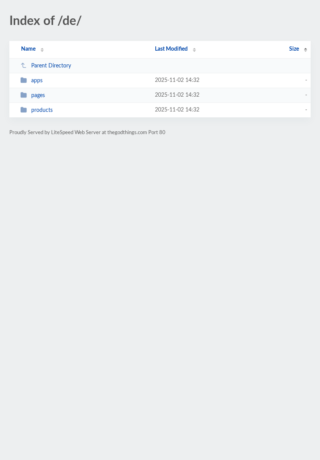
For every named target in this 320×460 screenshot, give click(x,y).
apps (37, 80)
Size (294, 49)
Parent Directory (51, 66)
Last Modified (171, 49)
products (42, 110)
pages (38, 95)
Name (28, 49)
